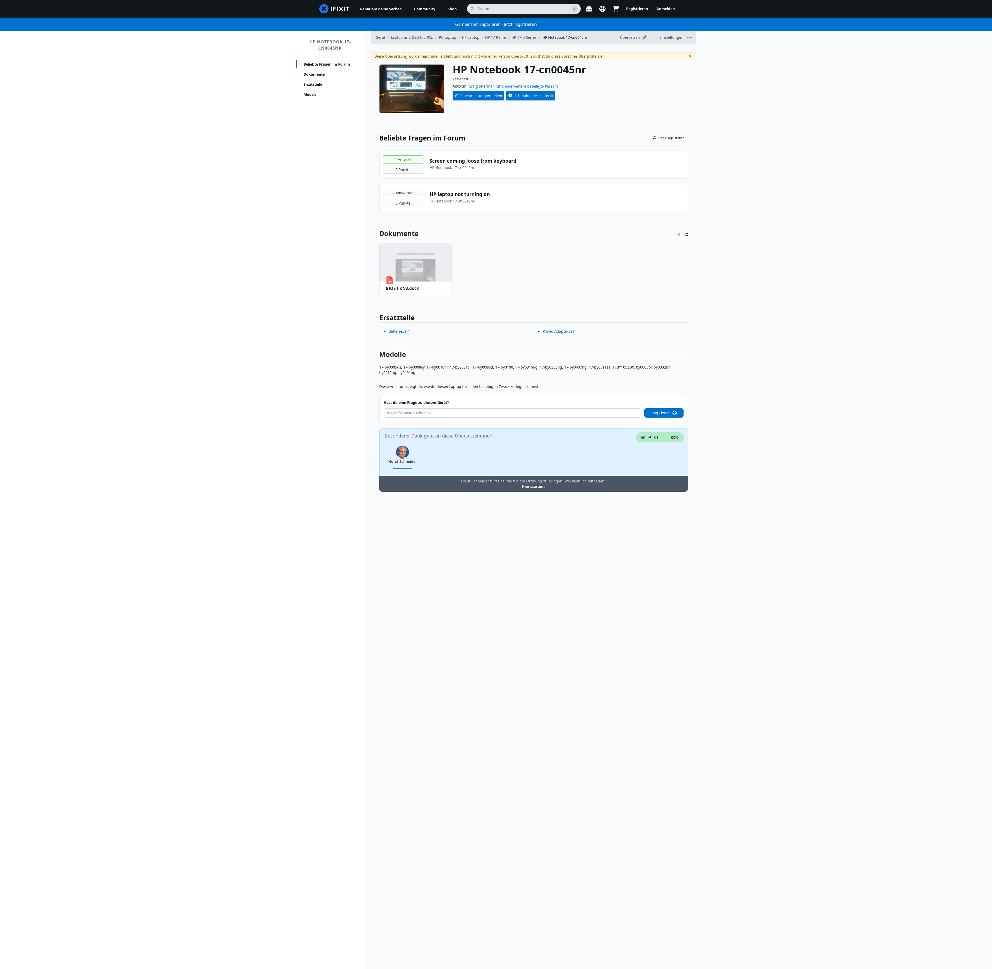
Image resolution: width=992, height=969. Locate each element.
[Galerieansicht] (686, 233)
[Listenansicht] (678, 233)
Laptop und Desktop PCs (412, 37)
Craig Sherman (482, 86)
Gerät (380, 37)
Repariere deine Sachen (381, 8)
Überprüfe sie (590, 56)
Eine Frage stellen (671, 138)
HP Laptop (470, 37)
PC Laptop (447, 37)
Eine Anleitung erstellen (481, 95)
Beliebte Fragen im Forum (327, 64)
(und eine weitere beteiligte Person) (527, 86)
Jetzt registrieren (520, 24)
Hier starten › (534, 486)
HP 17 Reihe (495, 37)
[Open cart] (616, 9)
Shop (452, 8)
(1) (399, 331)
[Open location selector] (602, 9)
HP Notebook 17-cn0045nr (330, 45)
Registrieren (637, 8)
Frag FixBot (660, 412)
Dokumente (314, 74)
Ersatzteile (313, 84)
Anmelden (665, 8)
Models (310, 94)
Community (424, 8)
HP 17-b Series (524, 37)
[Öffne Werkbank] (589, 9)
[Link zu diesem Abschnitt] (376, 233)
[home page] (334, 8)
